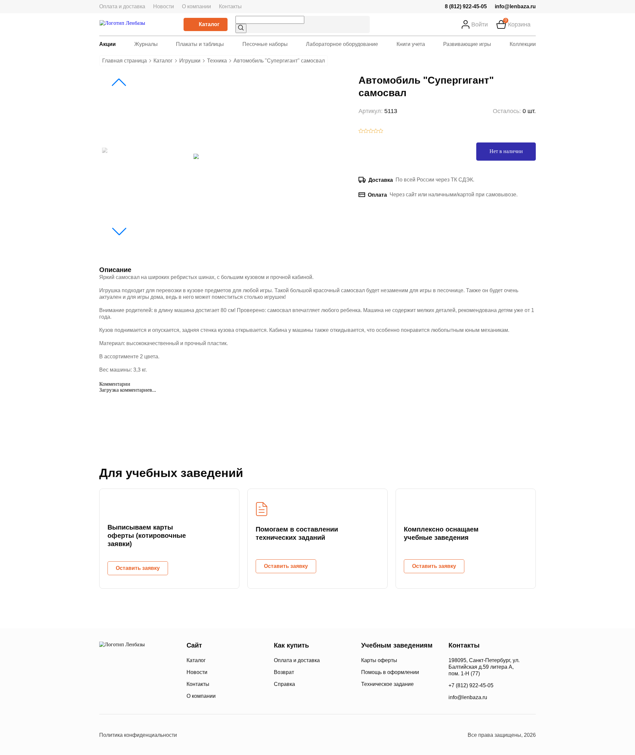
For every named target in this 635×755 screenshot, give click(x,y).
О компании (196, 6)
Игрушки (189, 60)
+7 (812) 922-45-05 (470, 685)
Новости (163, 6)
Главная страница (124, 60)
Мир (155, 695)
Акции (107, 44)
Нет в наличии (506, 151)
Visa (129, 695)
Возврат (284, 672)
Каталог (209, 24)
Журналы (146, 44)
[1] (361, 131)
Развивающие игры (467, 44)
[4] (375, 131)
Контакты (230, 6)
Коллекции (523, 44)
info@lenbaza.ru (515, 6)
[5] (380, 131)
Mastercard (105, 695)
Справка (284, 684)
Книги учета (411, 44)
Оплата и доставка (122, 6)
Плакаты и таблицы (200, 44)
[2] (365, 131)
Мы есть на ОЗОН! (377, 735)
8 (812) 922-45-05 (466, 6)
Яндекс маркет (268, 735)
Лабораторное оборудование (342, 44)
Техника (217, 60)
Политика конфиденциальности (138, 735)
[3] (370, 131)
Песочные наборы (265, 44)
